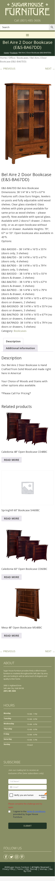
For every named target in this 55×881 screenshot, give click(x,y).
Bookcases (22, 57)
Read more (11, 460)
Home (3, 57)
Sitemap (43, 869)
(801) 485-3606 (10, 691)
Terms (20, 869)
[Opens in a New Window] (6, 855)
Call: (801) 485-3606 (27, 20)
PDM (28, 871)
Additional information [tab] (20, 348)
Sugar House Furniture (19, 867)
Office (12, 57)
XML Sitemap (31, 869)
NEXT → (50, 68)
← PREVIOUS (7, 68)
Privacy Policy (8, 869)
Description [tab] (13, 341)
